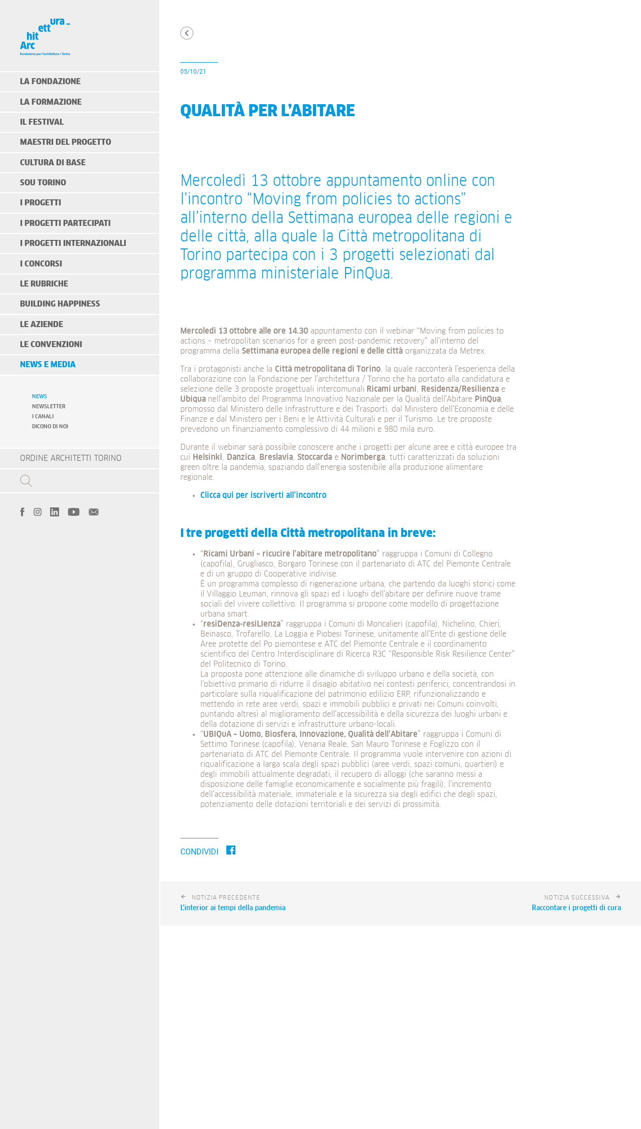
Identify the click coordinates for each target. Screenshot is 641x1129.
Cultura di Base (53, 163)
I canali (43, 416)
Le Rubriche (44, 284)
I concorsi (41, 264)
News (39, 396)
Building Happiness (60, 304)
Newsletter (49, 406)
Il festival (42, 122)
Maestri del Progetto (65, 142)
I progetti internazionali (73, 243)
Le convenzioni (51, 345)
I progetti (40, 203)
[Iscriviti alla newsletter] (93, 510)
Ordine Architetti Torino (71, 458)
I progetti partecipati (65, 223)
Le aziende (41, 325)
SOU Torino (43, 183)
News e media (48, 365)
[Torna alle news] (186, 33)
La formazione (51, 102)
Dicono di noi (50, 426)
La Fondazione (50, 82)
